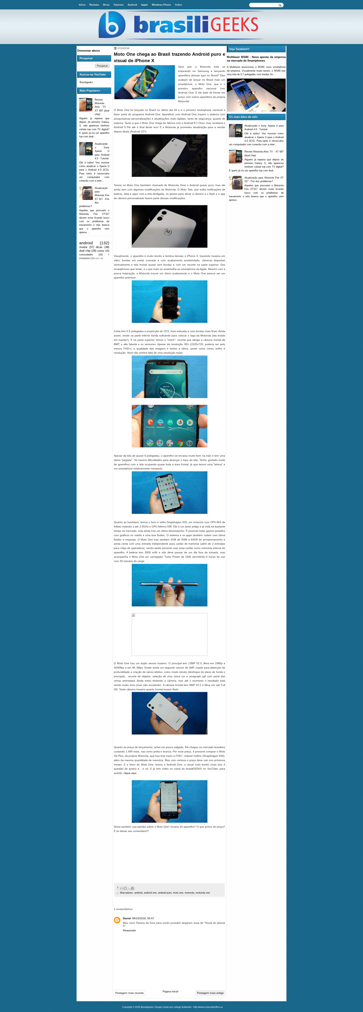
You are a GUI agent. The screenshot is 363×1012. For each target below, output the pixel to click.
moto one (178, 892)
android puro (164, 892)
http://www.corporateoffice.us (208, 1007)
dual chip (84, 250)
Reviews (94, 4)
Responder (129, 930)
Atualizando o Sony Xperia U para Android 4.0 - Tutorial (102, 151)
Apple (144, 4)
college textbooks (183, 1007)
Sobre (178, 4)
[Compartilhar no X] (129, 888)
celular (100, 250)
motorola (189, 892)
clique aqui (129, 773)
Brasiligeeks (86, 82)
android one (150, 892)
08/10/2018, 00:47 (143, 918)
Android (132, 4)
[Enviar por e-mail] (122, 888)
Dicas (106, 4)
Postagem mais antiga (210, 992)
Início (82, 4)
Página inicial (170, 991)
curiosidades (86, 254)
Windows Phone (161, 4)
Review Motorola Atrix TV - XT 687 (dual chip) (102, 107)
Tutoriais (118, 4)
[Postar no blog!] (125, 888)
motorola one (203, 892)
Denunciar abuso (88, 50)
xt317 (97, 258)
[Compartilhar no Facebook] (132, 888)
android (138, 892)
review (83, 247)
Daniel (127, 918)
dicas (99, 247)
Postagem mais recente (129, 992)
